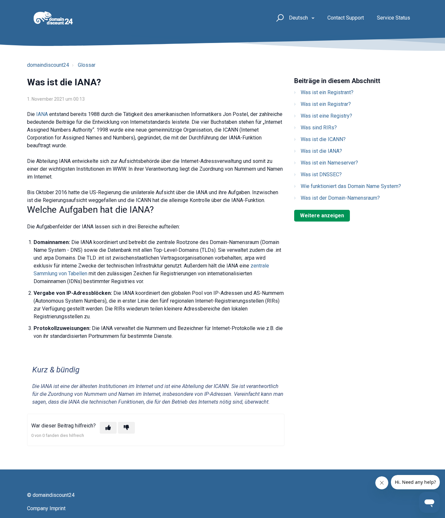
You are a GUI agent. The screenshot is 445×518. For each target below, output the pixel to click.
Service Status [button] (393, 18)
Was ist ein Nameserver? (329, 163)
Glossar (86, 65)
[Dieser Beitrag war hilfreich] (108, 428)
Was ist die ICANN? (323, 139)
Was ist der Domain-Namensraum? (340, 198)
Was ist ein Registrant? (327, 92)
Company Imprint (46, 508)
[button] (279, 18)
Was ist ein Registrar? (326, 104)
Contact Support (345, 18)
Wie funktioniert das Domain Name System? (351, 186)
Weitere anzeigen (322, 215)
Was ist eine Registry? (326, 116)
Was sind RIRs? (319, 127)
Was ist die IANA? (321, 151)
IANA (42, 114)
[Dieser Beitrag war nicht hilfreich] (126, 428)
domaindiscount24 (48, 65)
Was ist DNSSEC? (321, 174)
